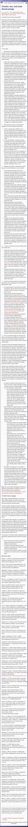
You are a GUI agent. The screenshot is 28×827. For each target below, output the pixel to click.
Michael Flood (16, 12)
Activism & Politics (21, 13)
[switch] (26, 1)
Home (5, 3)
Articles (10, 3)
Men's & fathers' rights (7, 14)
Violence (14, 14)
